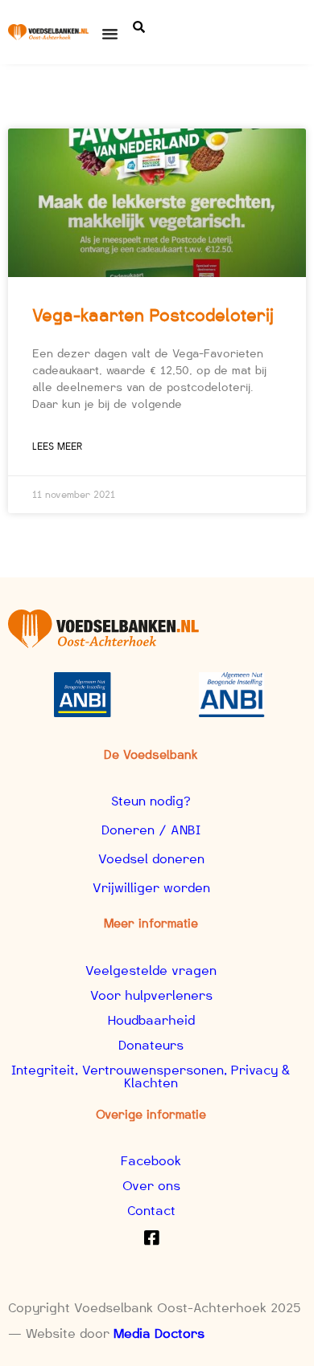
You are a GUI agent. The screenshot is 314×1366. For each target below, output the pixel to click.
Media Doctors (159, 1333)
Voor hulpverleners (151, 995)
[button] (110, 34)
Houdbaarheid (151, 1020)
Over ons (151, 1185)
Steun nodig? (151, 801)
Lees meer (57, 446)
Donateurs (151, 1045)
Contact (151, 1210)
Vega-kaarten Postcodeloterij (153, 315)
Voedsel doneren (151, 858)
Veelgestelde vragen (151, 970)
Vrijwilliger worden (151, 887)
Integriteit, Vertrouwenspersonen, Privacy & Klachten (151, 1076)
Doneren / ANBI (150, 830)
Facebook (151, 1160)
